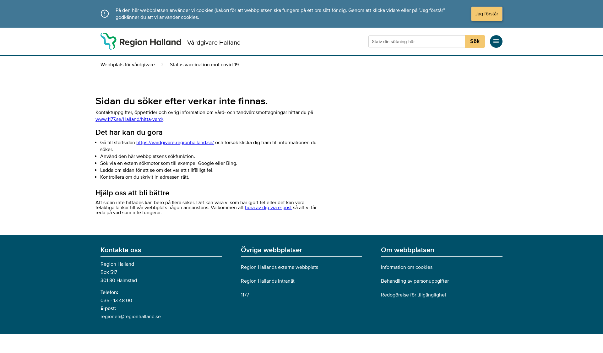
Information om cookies (406, 267)
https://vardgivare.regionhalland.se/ (175, 142)
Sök (475, 41)
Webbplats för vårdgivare (127, 65)
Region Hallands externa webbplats (279, 267)
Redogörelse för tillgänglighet (413, 295)
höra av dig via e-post (268, 207)
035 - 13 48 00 (116, 300)
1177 (245, 295)
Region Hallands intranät (268, 281)
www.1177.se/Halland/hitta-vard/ (129, 119)
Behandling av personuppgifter (415, 281)
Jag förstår (486, 14)
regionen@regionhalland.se (130, 316)
